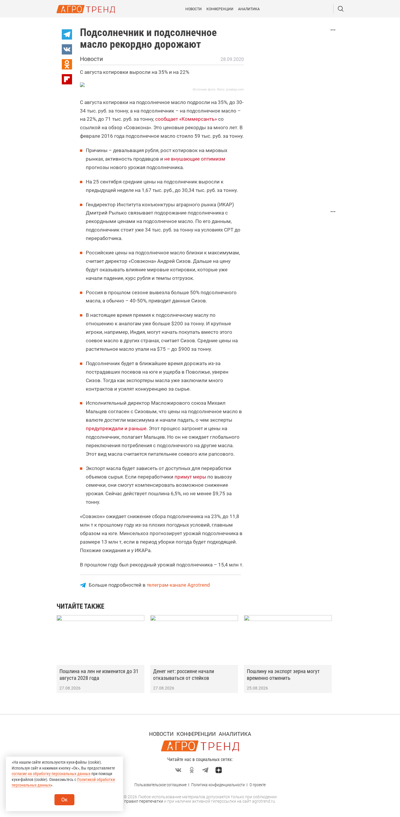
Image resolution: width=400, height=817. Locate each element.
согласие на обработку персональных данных (51, 773)
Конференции (219, 9)
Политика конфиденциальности (218, 784)
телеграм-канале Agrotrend (178, 585)
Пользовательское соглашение (160, 784)
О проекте (257, 784)
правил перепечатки (143, 801)
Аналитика (249, 9)
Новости (193, 9)
